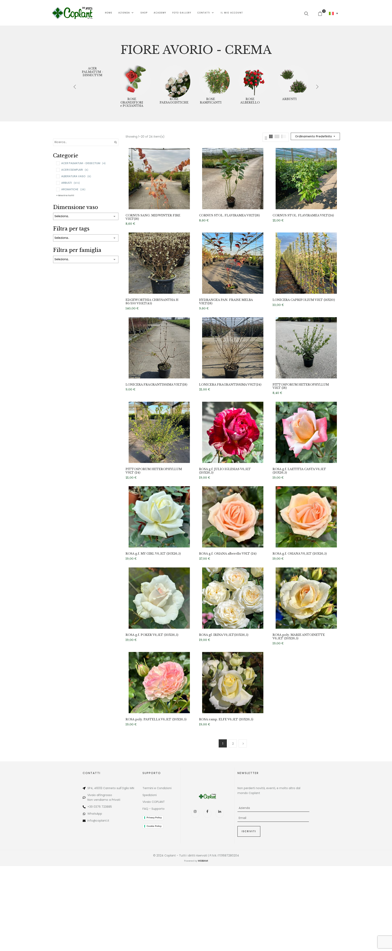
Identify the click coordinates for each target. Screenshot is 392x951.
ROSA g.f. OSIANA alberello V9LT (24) (227, 553)
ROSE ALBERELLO (250, 100)
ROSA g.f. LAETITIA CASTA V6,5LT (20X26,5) (299, 470)
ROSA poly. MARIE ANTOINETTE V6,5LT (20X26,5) (299, 636)
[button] (321, 13)
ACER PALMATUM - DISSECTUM (92, 72)
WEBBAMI (203, 860)
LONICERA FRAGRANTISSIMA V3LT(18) (156, 384)
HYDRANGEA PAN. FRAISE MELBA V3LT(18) (226, 301)
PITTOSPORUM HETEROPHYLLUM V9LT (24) (154, 470)
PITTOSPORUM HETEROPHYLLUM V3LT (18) (301, 386)
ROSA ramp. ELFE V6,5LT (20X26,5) (226, 719)
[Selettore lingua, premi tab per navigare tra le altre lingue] (333, 13)
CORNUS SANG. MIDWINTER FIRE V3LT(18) (153, 217)
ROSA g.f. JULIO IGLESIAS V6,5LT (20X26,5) (225, 470)
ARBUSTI (289, 99)
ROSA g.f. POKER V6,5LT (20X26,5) (152, 635)
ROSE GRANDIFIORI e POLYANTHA (131, 102)
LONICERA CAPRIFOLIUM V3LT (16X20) (304, 300)
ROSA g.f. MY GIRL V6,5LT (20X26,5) (153, 553)
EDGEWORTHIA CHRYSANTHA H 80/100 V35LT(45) (152, 301)
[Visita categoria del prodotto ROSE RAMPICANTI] (214, 80)
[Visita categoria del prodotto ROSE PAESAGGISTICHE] (175, 80)
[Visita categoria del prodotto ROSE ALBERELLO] (253, 80)
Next (243, 743)
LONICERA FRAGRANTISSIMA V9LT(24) (230, 384)
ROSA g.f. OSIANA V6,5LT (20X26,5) (300, 553)
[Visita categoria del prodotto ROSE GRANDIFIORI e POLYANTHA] (135, 80)
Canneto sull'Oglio (116, 788)
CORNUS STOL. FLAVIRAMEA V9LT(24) (303, 215)
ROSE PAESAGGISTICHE (174, 100)
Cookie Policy (154, 826)
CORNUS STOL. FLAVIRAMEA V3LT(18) (229, 215)
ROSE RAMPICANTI (211, 100)
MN (132, 788)
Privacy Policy (154, 817)
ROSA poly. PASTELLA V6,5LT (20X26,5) (156, 719)
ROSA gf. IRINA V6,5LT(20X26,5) (223, 635)
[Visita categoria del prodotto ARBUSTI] (293, 80)
